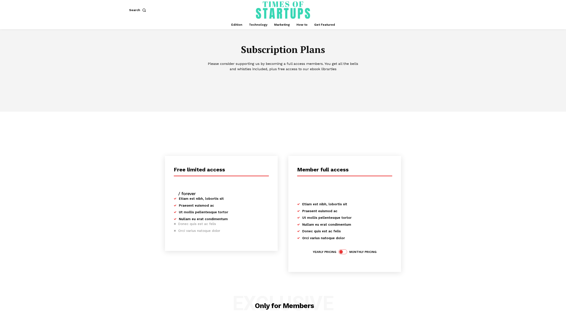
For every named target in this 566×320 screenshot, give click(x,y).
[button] (138, 10)
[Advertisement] (283, 145)
